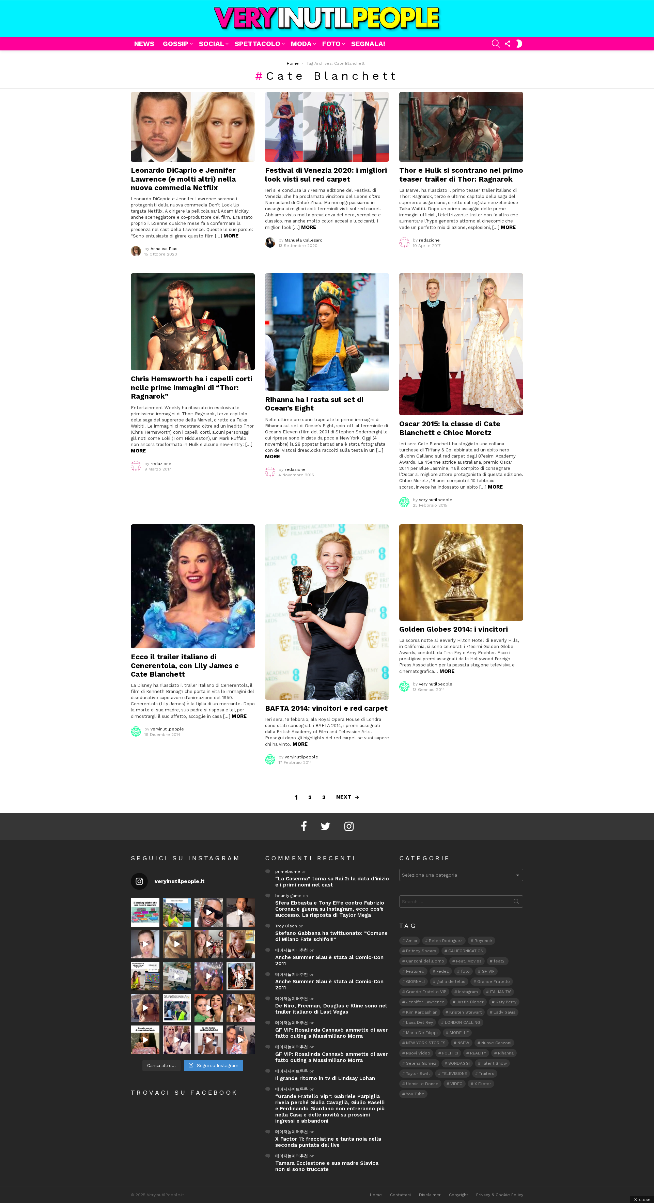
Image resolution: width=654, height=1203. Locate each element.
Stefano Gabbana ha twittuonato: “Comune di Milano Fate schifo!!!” (331, 936)
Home (376, 1194)
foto (465, 971)
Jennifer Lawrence (425, 1002)
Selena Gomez (421, 1063)
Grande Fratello (493, 981)
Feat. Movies (469, 961)
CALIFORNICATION (465, 950)
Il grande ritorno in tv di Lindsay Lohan (325, 1078)
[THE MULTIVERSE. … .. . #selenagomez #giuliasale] (208, 1008)
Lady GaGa (504, 1012)
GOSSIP (175, 44)
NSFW (463, 1042)
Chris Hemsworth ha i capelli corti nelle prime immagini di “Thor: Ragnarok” (191, 387)
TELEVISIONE (454, 1073)
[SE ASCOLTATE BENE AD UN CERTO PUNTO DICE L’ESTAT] (208, 912)
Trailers (486, 1073)
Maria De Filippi (422, 1032)
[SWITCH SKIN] (519, 43)
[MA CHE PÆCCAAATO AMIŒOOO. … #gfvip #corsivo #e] (208, 944)
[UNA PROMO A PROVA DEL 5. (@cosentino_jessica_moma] (208, 1039)
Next (344, 796)
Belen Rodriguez (446, 940)
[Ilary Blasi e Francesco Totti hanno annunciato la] (177, 1008)
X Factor (482, 1083)
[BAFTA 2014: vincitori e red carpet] (327, 612)
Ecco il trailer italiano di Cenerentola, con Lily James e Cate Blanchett (185, 665)
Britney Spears (421, 950)
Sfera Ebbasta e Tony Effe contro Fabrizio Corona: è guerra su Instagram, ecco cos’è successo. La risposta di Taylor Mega (329, 909)
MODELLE (459, 1032)
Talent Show (494, 1063)
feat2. (499, 961)
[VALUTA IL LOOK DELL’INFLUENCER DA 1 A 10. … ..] (145, 1008)
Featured (415, 971)
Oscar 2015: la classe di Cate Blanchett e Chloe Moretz (449, 427)
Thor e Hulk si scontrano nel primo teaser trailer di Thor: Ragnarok (461, 174)
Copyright (458, 1194)
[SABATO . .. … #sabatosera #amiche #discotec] (177, 1039)
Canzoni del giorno (425, 961)
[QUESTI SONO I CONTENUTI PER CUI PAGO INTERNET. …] (177, 944)
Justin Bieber (470, 1002)
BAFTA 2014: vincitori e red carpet (326, 708)
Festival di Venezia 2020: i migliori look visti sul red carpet (326, 174)
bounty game (288, 895)
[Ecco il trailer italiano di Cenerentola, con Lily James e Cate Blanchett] (193, 586)
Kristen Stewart (465, 1012)
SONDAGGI (459, 1063)
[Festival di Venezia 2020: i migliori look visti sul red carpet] (327, 127)
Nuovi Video (418, 1053)
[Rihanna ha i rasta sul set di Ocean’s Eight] (327, 332)
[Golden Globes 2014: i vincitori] (461, 572)
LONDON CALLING (462, 1022)
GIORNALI (415, 981)
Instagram (468, 991)
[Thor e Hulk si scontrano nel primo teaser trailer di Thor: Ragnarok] (461, 127)
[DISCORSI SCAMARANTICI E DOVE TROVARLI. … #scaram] (241, 1039)
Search (516, 902)
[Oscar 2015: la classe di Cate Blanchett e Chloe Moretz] (461, 344)
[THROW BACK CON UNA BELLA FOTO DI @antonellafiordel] (177, 912)
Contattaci (400, 1194)
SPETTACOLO (257, 44)
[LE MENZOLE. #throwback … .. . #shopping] (177, 976)
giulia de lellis (451, 981)
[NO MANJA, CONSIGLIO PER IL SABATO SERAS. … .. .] (241, 912)
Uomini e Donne (422, 1083)
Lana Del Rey (419, 1022)
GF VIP (488, 971)
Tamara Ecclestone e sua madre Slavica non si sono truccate (326, 1166)
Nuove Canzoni (496, 1042)
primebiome (287, 871)
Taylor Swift (418, 1073)
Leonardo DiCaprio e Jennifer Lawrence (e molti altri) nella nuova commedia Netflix (183, 179)
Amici (411, 940)
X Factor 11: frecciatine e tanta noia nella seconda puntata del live (328, 1142)
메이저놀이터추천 (291, 950)
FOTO (331, 44)
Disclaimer (430, 1194)
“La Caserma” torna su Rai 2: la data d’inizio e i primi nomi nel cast (332, 882)
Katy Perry (506, 1002)
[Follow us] (507, 43)
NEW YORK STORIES (426, 1042)
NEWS (144, 44)
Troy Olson (286, 926)
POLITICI (450, 1053)
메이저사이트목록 (291, 1071)
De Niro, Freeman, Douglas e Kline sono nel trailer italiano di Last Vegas (331, 1009)
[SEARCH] (496, 43)
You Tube (415, 1094)
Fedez (442, 971)
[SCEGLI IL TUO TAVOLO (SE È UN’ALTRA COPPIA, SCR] (145, 912)
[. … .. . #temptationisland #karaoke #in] (208, 976)
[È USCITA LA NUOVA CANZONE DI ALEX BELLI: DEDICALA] (241, 976)
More (230, 236)
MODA (301, 44)
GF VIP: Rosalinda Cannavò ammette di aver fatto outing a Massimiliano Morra (331, 1033)
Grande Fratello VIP (426, 991)
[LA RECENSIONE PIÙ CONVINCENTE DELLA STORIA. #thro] (145, 1039)
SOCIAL (211, 44)
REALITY (478, 1053)
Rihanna (506, 1053)
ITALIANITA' (500, 991)
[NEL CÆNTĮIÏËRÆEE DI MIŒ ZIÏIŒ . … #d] (241, 944)
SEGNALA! (368, 44)
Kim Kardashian (421, 1012)
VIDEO (456, 1083)
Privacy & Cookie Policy (499, 1194)
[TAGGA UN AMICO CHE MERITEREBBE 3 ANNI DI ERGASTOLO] (241, 1008)
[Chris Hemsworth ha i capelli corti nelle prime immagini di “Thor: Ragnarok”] (193, 321)
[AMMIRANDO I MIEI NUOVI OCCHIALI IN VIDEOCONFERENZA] (145, 976)
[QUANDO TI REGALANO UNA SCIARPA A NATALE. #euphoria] (145, 944)
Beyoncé (483, 940)
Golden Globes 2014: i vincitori (453, 629)
